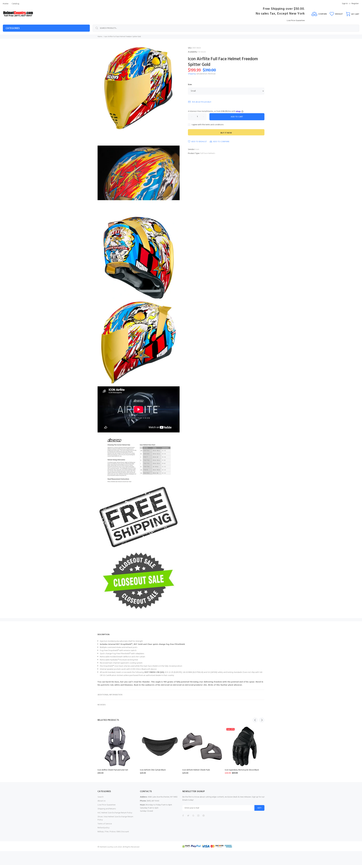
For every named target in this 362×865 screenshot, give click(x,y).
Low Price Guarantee (107, 804)
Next (261, 720)
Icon (197, 149)
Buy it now (226, 133)
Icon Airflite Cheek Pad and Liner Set (113, 770)
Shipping (192, 73)
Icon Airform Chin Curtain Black (153, 770)
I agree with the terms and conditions (207, 124)
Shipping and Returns (107, 808)
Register (355, 3)
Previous (255, 720)
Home (100, 36)
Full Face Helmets (207, 153)
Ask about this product (201, 102)
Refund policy (103, 827)
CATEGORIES (13, 28)
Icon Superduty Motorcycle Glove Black (242, 770)
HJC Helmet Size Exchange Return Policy (115, 812)
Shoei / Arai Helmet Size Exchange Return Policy (115, 818)
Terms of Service (105, 823)
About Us (101, 801)
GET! (259, 808)
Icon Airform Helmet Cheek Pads (196, 770)
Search (101, 797)
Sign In (345, 3)
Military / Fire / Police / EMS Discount (113, 831)
